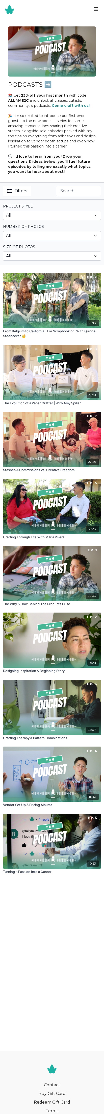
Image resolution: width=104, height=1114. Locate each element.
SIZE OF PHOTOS (19, 247)
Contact (52, 1084)
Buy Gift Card (52, 1093)
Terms (52, 1110)
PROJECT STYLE (18, 206)
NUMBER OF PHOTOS (23, 226)
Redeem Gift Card (52, 1102)
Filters (21, 190)
